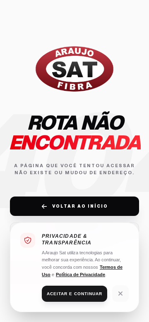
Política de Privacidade (80, 274)
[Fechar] (120, 293)
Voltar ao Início (80, 206)
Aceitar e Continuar (74, 293)
